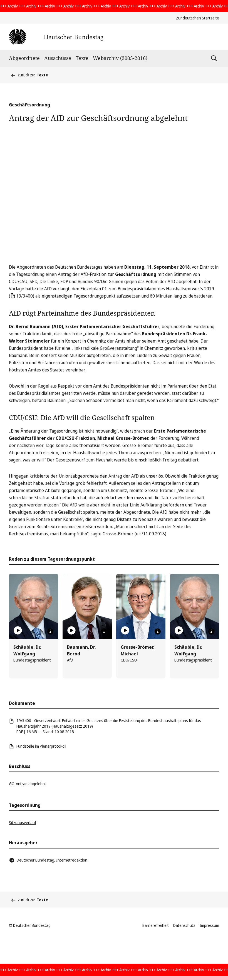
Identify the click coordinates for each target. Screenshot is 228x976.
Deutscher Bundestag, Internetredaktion (52, 860)
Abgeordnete (24, 58)
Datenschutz (184, 925)
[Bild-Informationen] (50, 631)
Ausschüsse (57, 58)
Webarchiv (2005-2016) (120, 58)
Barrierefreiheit (155, 925)
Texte (82, 58)
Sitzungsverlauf (22, 822)
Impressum (209, 925)
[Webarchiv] (56, 36)
